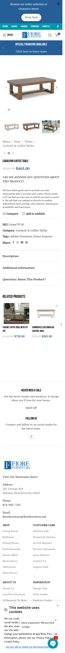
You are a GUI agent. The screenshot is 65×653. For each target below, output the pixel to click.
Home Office (10, 555)
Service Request (42, 543)
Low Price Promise (14, 594)
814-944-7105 (12, 504)
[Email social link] (22, 242)
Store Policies (41, 555)
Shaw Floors (10, 572)
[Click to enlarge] (9, 110)
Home (6, 141)
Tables (28, 141)
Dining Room (11, 543)
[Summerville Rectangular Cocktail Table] (46, 313)
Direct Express (42, 236)
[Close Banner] (59, 4)
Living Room (10, 531)
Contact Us (39, 561)
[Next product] (13, 153)
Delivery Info (41, 531)
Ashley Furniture (21, 236)
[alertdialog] (31, 11)
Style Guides (40, 594)
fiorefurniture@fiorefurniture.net (24, 516)
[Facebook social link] (58, 26)
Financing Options (44, 537)
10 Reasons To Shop (15, 600)
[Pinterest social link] (26, 242)
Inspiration (41, 582)
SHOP (6, 525)
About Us (9, 582)
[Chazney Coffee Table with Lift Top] (16, 313)
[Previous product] (5, 153)
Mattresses (9, 566)
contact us (27, 200)
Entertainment (11, 549)
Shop (17, 141)
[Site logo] (31, 35)
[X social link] (17, 242)
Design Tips (40, 588)
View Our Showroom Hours (20, 477)
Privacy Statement (44, 549)
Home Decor (10, 561)
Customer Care (44, 525)
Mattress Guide (42, 600)
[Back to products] (9, 153)
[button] (59, 47)
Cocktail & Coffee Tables (18, 145)
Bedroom (8, 537)
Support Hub (40, 566)
